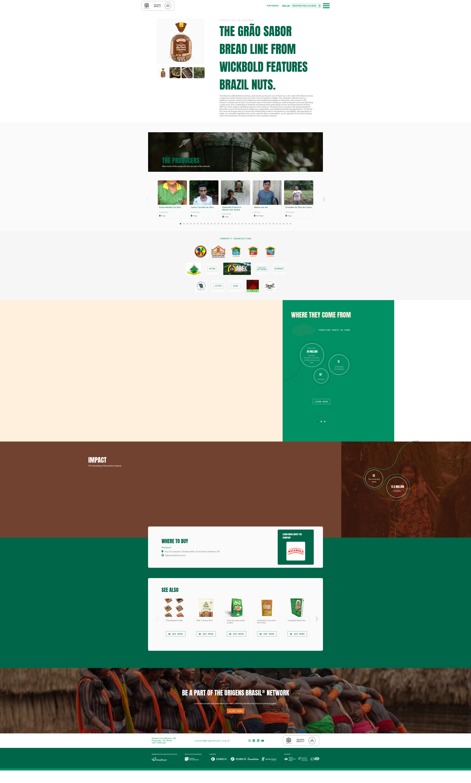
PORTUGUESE (273, 6)
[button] (180, 223)
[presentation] (147, 199)
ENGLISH (286, 6)
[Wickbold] (295, 551)
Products (224, 20)
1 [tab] (176, 60)
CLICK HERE (235, 711)
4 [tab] (185, 60)
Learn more (321, 401)
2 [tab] (179, 60)
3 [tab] (182, 60)
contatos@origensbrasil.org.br (212, 740)
